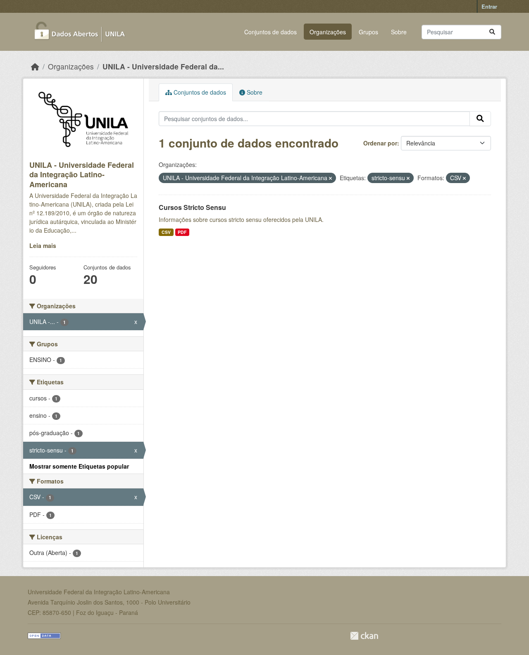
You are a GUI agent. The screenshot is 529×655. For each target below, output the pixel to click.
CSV (166, 232)
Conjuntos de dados (270, 32)
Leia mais (42, 245)
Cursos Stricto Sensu (192, 207)
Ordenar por (380, 143)
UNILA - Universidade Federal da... (163, 66)
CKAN (364, 635)
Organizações (328, 32)
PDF (182, 232)
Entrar (489, 6)
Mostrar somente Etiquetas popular (79, 466)
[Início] (35, 66)
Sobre (399, 32)
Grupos (368, 32)
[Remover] (330, 178)
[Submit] (492, 32)
